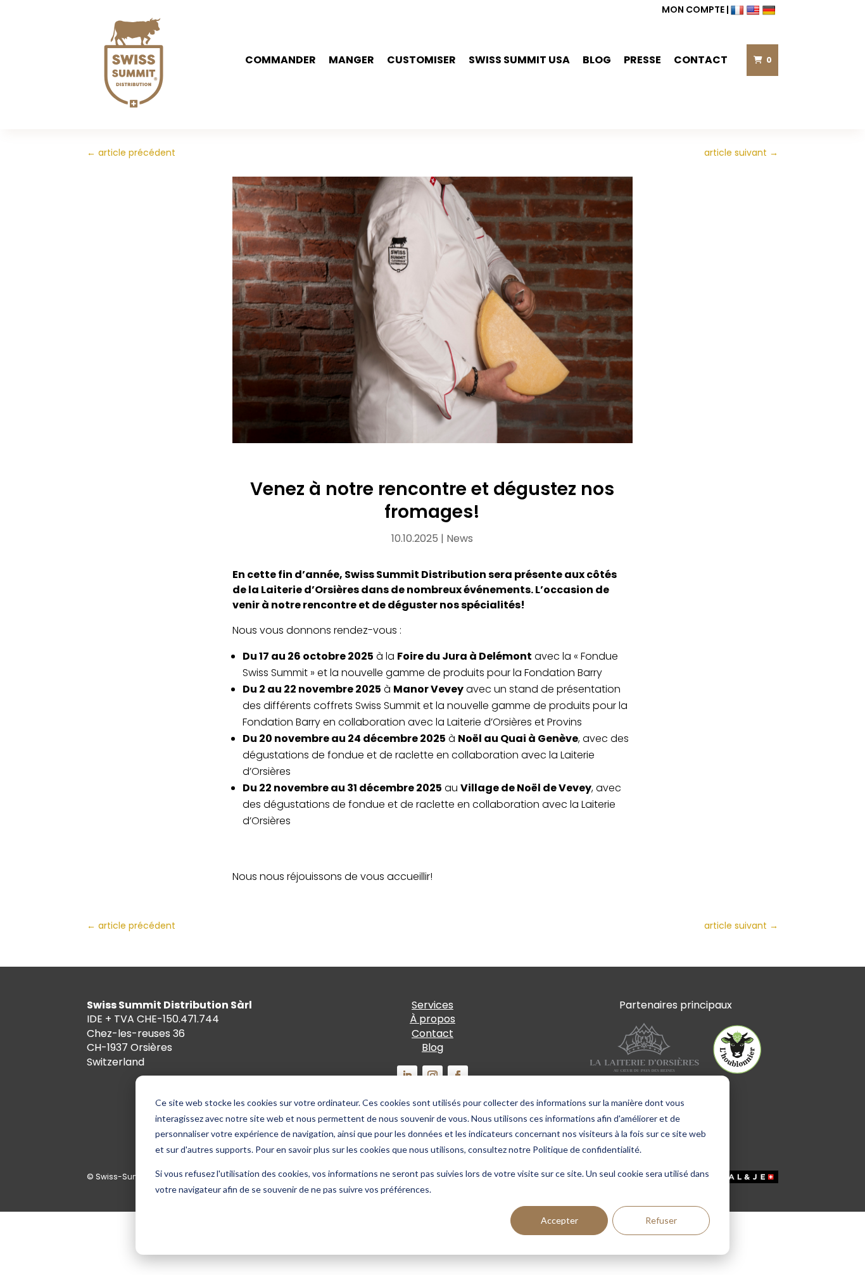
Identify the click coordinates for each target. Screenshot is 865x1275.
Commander (280, 60)
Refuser (661, 1220)
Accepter (559, 1220)
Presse (642, 60)
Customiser (421, 60)
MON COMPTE (693, 9)
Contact (701, 60)
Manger (351, 60)
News (459, 538)
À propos (432, 1019)
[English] (754, 9)
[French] (739, 9)
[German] (770, 9)
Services (432, 1005)
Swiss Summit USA (519, 60)
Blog (597, 60)
